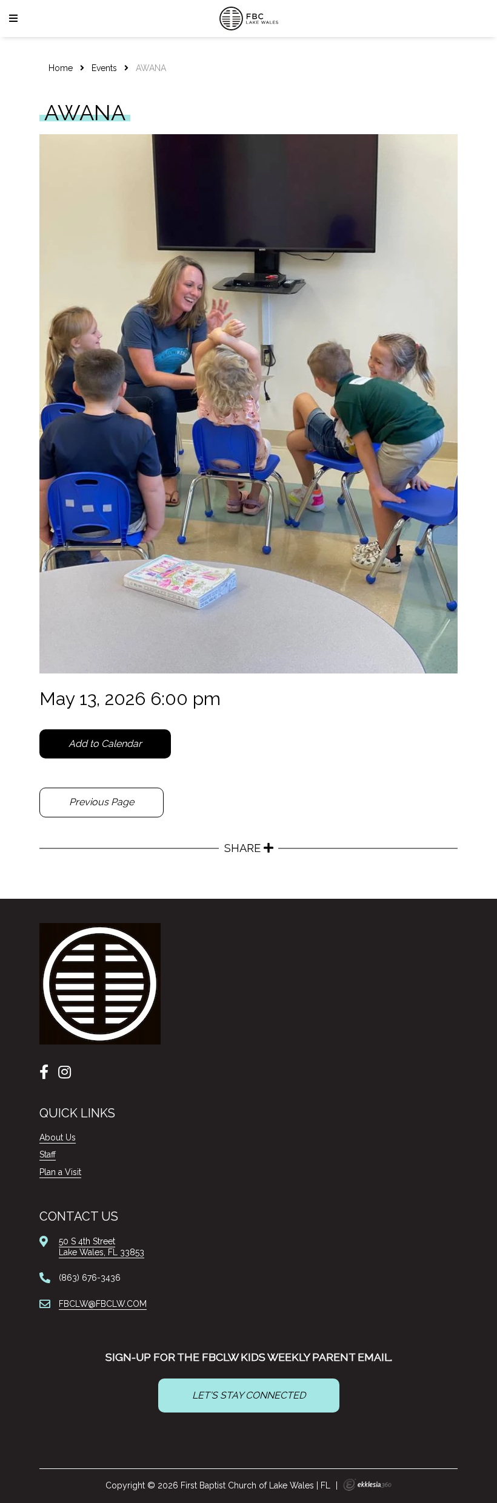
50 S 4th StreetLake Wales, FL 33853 (101, 1246)
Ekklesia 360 (367, 1485)
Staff (47, 1154)
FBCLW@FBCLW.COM (103, 1304)
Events (104, 68)
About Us (57, 1137)
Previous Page (101, 802)
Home (60, 68)
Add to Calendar (105, 743)
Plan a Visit (60, 1172)
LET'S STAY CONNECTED (248, 1395)
